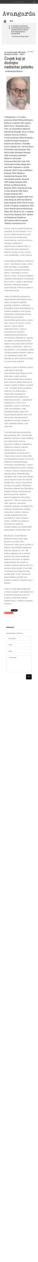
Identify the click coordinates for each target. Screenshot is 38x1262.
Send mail (9, 613)
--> (5, 606)
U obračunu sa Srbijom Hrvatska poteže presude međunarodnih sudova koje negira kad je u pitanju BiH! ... (20, 30)
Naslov (10, 651)
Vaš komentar (12, 657)
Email (10, 645)
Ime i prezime (12, 638)
